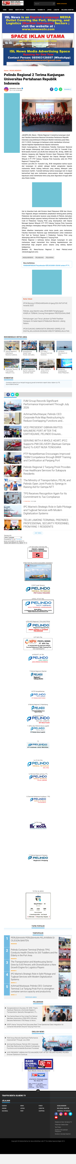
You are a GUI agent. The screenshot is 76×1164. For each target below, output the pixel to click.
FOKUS (41, 1105)
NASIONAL (5, 1111)
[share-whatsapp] (60, 89)
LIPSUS (49, 10)
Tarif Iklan (58, 1127)
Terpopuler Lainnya (31, 997)
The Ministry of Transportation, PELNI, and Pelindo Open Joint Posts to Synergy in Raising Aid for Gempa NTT (47, 484)
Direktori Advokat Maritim (63, 1134)
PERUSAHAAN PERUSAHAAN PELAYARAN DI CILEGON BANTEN (33, 939)
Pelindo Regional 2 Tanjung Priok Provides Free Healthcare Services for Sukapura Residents (46, 470)
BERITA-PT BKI (19, 10)
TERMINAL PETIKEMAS (63, 1111)
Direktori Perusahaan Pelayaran (61, 1130)
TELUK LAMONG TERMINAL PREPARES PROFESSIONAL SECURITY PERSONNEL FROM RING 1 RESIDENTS (46, 523)
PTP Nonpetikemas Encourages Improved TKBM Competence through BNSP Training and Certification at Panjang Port (47, 457)
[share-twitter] (56, 89)
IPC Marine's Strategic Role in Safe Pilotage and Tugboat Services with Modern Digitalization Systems (47, 510)
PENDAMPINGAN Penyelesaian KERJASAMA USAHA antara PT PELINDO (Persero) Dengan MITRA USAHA (46, 265)
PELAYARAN (49, 257)
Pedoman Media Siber (61, 1124)
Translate (19, 539)
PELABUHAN (39, 257)
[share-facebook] (51, 89)
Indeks (11, 10)
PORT (22, 1111)
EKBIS (22, 1105)
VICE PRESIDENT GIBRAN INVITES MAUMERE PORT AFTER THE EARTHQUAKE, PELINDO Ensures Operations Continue (42, 431)
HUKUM (4, 1108)
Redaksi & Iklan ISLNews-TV (63, 1122)
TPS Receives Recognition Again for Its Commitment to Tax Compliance (45, 495)
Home (4, 10)
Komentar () (67, 89)
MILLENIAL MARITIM (67, 10)
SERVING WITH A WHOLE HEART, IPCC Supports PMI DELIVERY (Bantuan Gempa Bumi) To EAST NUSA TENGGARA (46, 444)
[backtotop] (38, 1091)
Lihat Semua (38, 533)
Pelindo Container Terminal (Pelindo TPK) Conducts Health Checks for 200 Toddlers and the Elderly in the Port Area (34, 952)
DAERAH (4, 1105)
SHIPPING (41, 1111)
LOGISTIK (56, 10)
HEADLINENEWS (30, 10)
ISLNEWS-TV (41, 10)
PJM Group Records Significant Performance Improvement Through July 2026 (46, 404)
